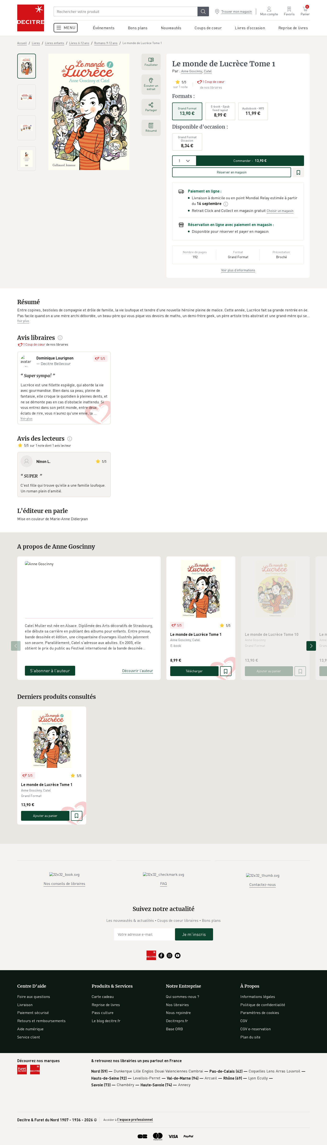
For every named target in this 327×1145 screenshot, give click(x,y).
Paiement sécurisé (33, 1012)
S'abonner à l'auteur (50, 670)
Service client (28, 1037)
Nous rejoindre (178, 1012)
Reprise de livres (106, 1004)
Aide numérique (30, 1028)
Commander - (250, 161)
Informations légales (257, 996)
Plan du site (250, 1037)
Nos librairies (177, 1004)
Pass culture (102, 1012)
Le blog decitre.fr (106, 1020)
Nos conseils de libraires (64, 883)
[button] (163, 313)
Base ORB (174, 1028)
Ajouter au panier (269, 671)
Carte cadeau (103, 996)
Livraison (25, 1004)
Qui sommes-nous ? (182, 996)
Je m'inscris (194, 934)
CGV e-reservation (255, 1028)
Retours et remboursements (41, 1020)
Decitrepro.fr (177, 1020)
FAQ (163, 883)
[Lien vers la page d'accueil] (30, 18)
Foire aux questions (33, 996)
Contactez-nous (262, 884)
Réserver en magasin (232, 172)
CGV (243, 1020)
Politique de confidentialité (262, 1004)
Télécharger (194, 671)
